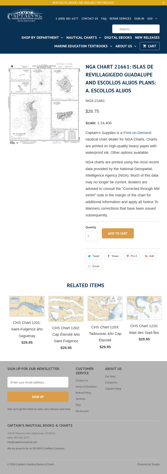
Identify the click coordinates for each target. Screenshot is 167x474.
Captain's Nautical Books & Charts (35, 464)
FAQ (104, 18)
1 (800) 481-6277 (67, 18)
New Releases (147, 38)
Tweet (95, 256)
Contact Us (89, 18)
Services (80, 399)
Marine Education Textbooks (81, 46)
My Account (82, 411)
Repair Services (120, 18)
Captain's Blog (113, 388)
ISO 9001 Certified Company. (49, 448)
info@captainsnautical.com (22, 442)
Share (115, 256)
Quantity (91, 227)
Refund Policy (83, 392)
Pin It (134, 256)
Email (95, 266)
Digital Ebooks (118, 38)
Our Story (110, 376)
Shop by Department (40, 38)
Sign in (139, 18)
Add (151, 256)
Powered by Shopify (148, 464)
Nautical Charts (82, 38)
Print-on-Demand (137, 133)
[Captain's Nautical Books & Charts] (24, 16)
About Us (124, 46)
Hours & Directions (86, 386)
